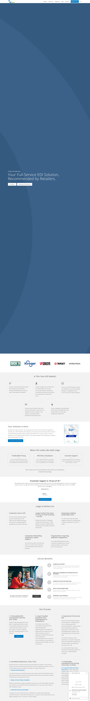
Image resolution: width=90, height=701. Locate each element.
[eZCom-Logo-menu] (11, 1)
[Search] (81, 1)
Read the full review (45, 489)
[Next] (81, 357)
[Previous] (79, 357)
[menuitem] (45, 1)
